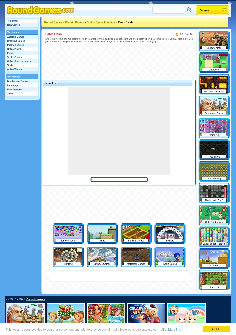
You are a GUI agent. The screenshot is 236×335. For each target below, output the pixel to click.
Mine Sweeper (14, 89)
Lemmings (12, 85)
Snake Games (14, 57)
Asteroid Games (15, 37)
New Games (13, 25)
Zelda (10, 93)
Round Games (53, 22)
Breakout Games (16, 41)
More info (174, 329)
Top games (13, 21)
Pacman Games (15, 45)
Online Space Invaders (19, 61)
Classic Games (74, 22)
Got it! (216, 329)
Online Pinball (14, 49)
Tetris (10, 65)
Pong (10, 53)
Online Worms (14, 69)
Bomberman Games (17, 81)
